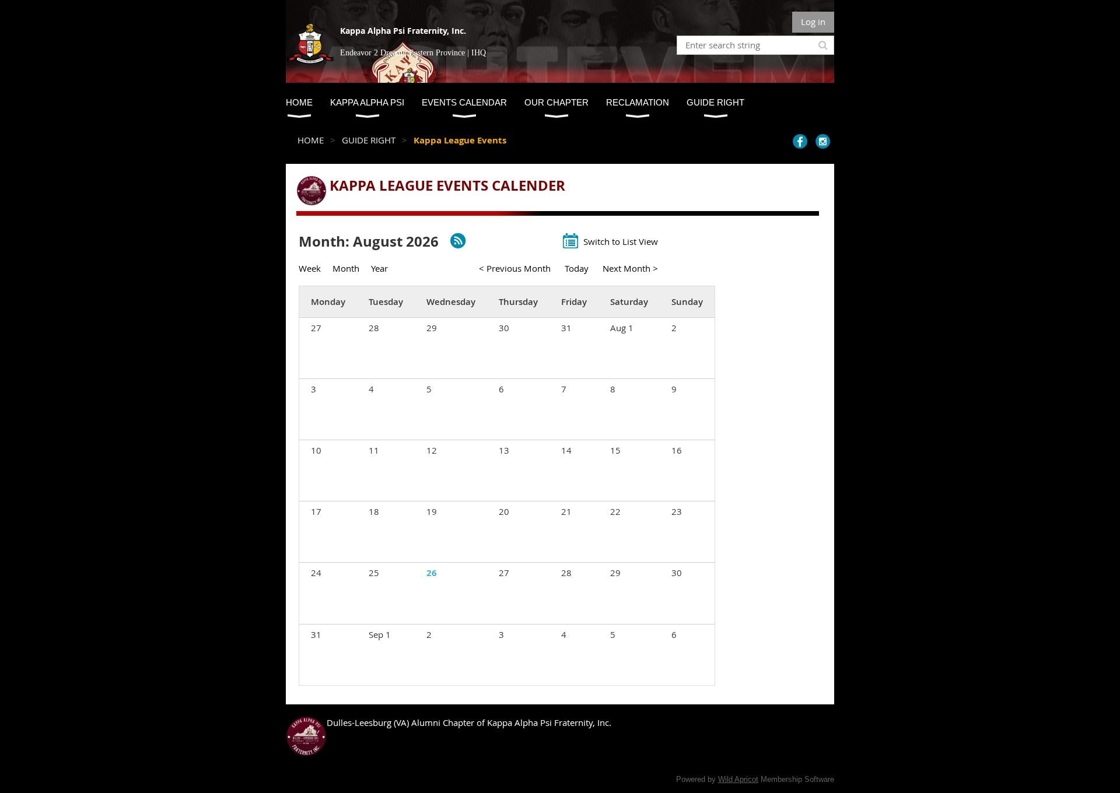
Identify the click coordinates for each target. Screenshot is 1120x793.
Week (310, 268)
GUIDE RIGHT (369, 140)
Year (379, 268)
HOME (311, 140)
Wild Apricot (738, 779)
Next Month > (630, 268)
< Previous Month (515, 268)
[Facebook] (800, 141)
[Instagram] (823, 141)
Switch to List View (620, 241)
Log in (813, 21)
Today (577, 268)
